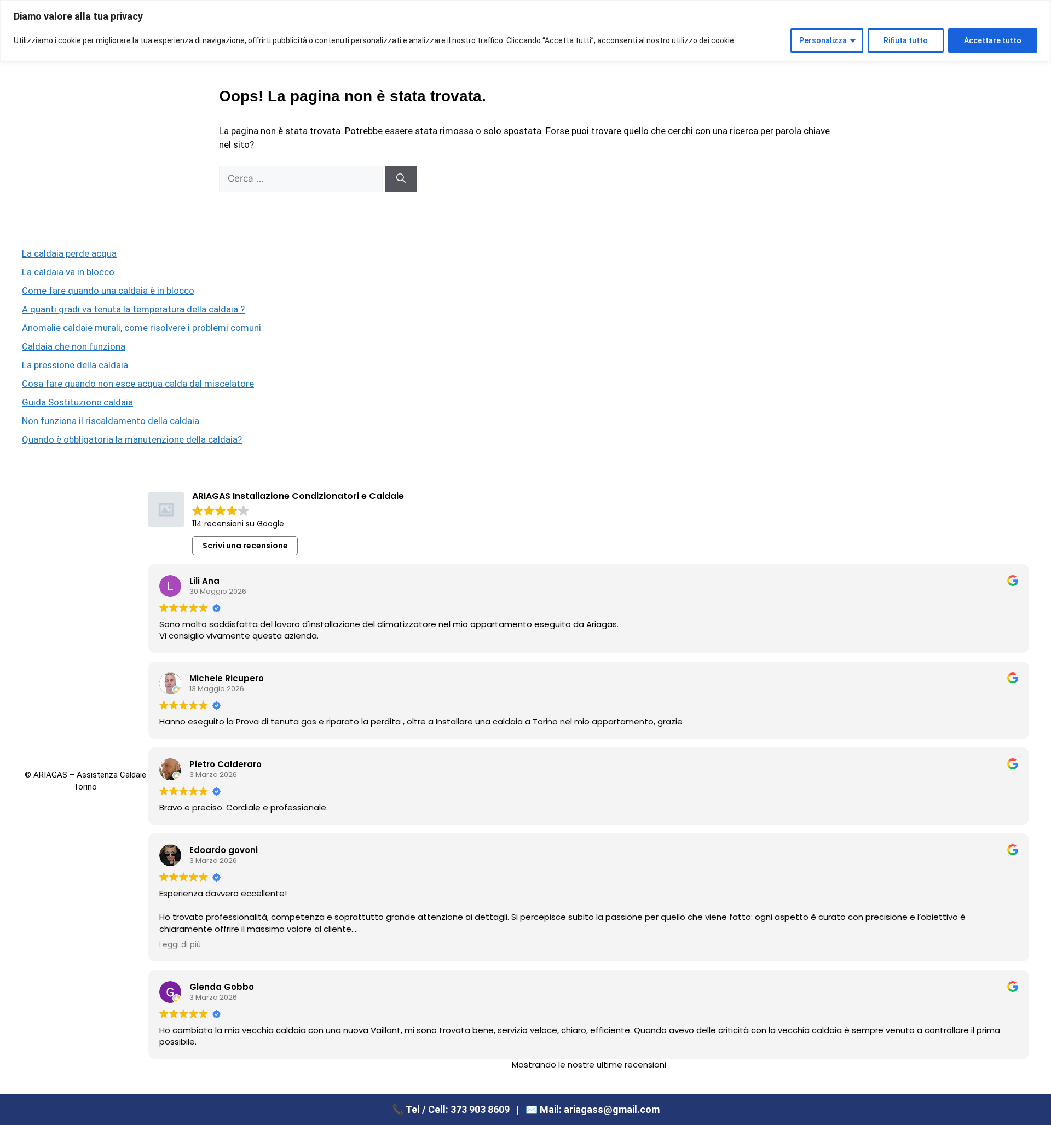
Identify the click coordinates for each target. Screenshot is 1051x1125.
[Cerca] (401, 179)
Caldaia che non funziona (73, 346)
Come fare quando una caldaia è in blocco (108, 290)
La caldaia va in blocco (68, 271)
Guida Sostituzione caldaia (77, 402)
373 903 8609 (480, 1109)
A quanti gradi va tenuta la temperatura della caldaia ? (133, 309)
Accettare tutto (992, 40)
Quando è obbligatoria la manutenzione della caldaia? (132, 439)
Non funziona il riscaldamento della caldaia (110, 420)
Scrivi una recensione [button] (245, 545)
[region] (525, 31)
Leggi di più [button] (180, 945)
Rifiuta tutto (905, 40)
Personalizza (823, 40)
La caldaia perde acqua (69, 253)
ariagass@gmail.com (612, 1109)
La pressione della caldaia (75, 364)
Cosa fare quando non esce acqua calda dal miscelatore (138, 383)
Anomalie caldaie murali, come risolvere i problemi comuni (141, 327)
